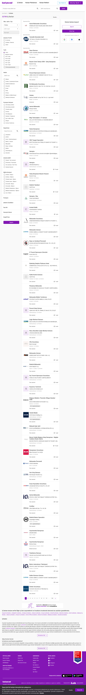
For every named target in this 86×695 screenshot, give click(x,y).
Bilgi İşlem (8, 143)
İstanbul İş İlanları (62, 614)
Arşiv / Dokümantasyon (11, 139)
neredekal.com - (48, 683)
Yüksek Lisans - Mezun (11, 179)
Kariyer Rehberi (36, 667)
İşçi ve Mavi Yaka (10, 118)
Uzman (7, 111)
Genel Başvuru (9, 150)
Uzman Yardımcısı (10, 123)
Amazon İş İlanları (20, 614)
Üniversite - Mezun (10, 183)
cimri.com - (33, 683)
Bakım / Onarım (9, 141)
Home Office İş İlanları (31, 614)
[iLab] (73, 683)
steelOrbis (58, 683)
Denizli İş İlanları (54, 613)
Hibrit (7, 44)
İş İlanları (20, 2)
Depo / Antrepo (9, 146)
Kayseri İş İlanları (6, 613)
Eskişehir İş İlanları (17, 613)
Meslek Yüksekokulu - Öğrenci (12, 190)
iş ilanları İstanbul (10, 628)
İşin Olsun (35, 671)
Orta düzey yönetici (10, 107)
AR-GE (7, 137)
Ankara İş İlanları (36, 613)
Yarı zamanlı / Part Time (11, 164)
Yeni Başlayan (9, 113)
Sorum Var (20, 658)
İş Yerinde (8, 40)
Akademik (8, 134)
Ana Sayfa (4, 13)
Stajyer (7, 120)
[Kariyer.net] (9, 682)
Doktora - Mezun (9, 174)
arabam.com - (24, 683)
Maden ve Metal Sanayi (11, 95)
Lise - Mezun (8, 192)
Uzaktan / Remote (10, 42)
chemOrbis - (29, 683)
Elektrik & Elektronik (10, 83)
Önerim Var (20, 660)
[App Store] (67, 675)
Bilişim (7, 79)
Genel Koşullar (6, 658)
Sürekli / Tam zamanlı (11, 160)
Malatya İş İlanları (52, 614)
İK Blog (34, 669)
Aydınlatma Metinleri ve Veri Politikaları (8, 668)
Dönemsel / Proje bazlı (11, 162)
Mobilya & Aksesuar (10, 97)
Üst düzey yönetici (10, 104)
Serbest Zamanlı (9, 167)
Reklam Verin (36, 660)
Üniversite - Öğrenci (10, 186)
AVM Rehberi (5, 662)
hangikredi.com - (42, 683)
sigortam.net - (54, 683)
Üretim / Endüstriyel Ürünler (12, 81)
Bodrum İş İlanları (42, 614)
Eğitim (7, 148)
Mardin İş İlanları (63, 613)
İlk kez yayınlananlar (10, 67)
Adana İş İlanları (10, 614)
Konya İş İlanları (45, 613)
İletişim (34, 662)
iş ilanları (23, 624)
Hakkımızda (35, 658)
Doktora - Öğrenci (10, 177)
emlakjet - (37, 683)
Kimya (7, 92)
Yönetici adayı (9, 109)
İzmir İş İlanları (73, 613)
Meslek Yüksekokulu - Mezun (12, 188)
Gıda (7, 90)
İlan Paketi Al (62, 3)
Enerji (7, 88)
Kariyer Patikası (6, 660)
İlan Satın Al (35, 665)
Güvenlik (8, 86)
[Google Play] (78, 675)
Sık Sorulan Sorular (22, 662)
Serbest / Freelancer (10, 116)
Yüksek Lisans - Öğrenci (11, 181)
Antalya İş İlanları (26, 613)
